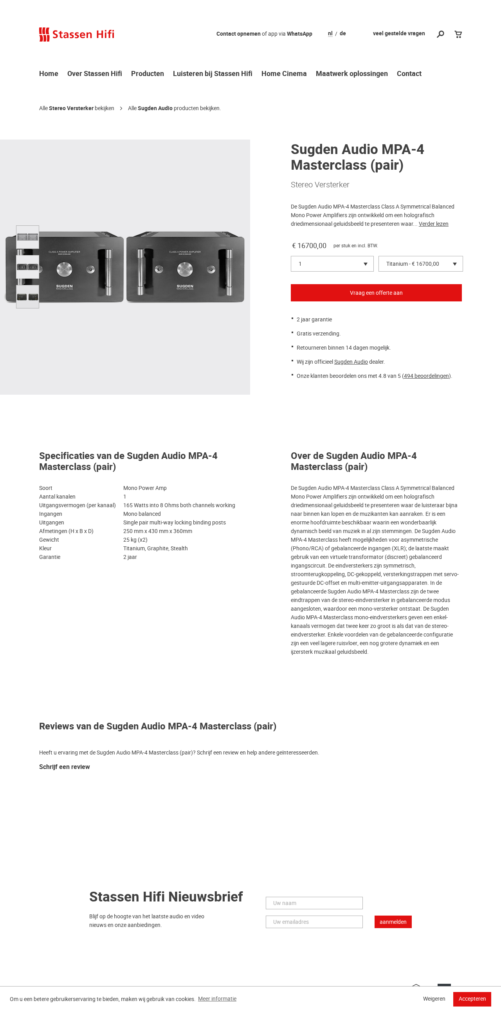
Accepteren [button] (472, 999)
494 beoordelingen (426, 376)
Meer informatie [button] (217, 999)
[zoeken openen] (440, 34)
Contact (409, 74)
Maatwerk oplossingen (352, 74)
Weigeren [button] (434, 999)
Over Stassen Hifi (94, 74)
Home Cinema (284, 74)
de (343, 33)
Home (48, 74)
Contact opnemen (238, 34)
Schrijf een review (64, 767)
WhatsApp (299, 34)
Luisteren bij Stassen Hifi (212, 74)
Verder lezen (434, 224)
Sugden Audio (155, 108)
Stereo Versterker (71, 108)
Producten (147, 74)
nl (330, 33)
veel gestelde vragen (399, 33)
